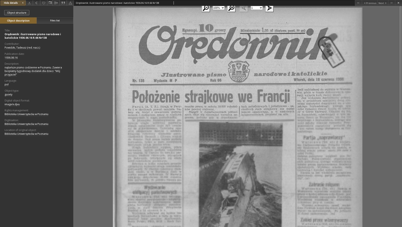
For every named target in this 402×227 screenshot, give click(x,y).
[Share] (36, 3)
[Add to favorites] (43, 3)
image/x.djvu (12, 104)
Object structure (16, 12)
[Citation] (63, 3)
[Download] (29, 3)
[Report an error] (70, 3)
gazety (8, 94)
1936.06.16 (11, 57)
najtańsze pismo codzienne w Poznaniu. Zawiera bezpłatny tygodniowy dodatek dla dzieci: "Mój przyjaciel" (33, 71)
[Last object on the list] (391, 3)
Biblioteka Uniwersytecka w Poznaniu (26, 114)
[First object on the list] (358, 3)
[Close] (398, 3)
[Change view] (49, 3)
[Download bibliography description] (55, 3)
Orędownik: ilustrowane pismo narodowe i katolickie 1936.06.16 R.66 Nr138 (33, 36)
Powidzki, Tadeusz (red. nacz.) (22, 47)
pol (7, 84)
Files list (55, 20)
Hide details (11, 3)
